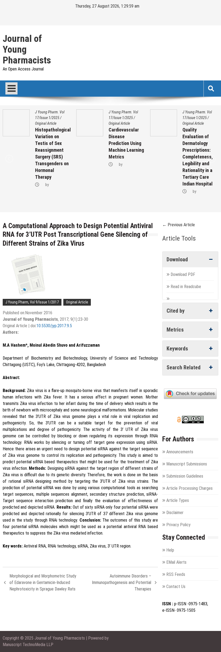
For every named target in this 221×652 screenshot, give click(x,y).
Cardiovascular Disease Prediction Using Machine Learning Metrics (126, 143)
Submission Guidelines (184, 476)
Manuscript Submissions (186, 464)
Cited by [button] (176, 311)
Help (170, 550)
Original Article (45, 123)
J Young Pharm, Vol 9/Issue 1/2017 (32, 302)
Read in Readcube (186, 286)
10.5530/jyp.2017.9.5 (54, 325)
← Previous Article (178, 224)
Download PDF (183, 274)
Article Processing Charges (189, 488)
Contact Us (175, 586)
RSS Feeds (175, 574)
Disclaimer (175, 512)
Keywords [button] (177, 348)
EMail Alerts (176, 562)
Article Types (177, 500)
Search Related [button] (184, 367)
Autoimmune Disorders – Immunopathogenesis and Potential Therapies (121, 582)
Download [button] (177, 259)
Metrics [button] (175, 329)
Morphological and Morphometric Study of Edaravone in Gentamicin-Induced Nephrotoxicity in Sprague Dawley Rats (42, 582)
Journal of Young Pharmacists (27, 49)
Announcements (179, 451)
